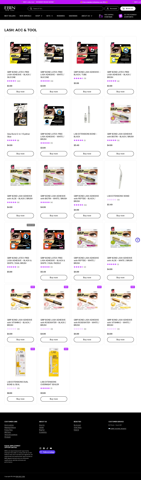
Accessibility (43, 432)
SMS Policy (7, 432)
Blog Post (42, 430)
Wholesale (7, 437)
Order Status (77, 427)
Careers (41, 427)
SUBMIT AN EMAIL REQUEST (118, 428)
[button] (128, 9)
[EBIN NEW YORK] (9, 8)
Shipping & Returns (10, 427)
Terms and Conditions (10, 434)
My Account (77, 425)
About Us (41, 425)
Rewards (76, 430)
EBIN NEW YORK (20, 476)
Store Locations (9, 425)
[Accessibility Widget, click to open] (137, 240)
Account (113, 8)
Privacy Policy (8, 430)
